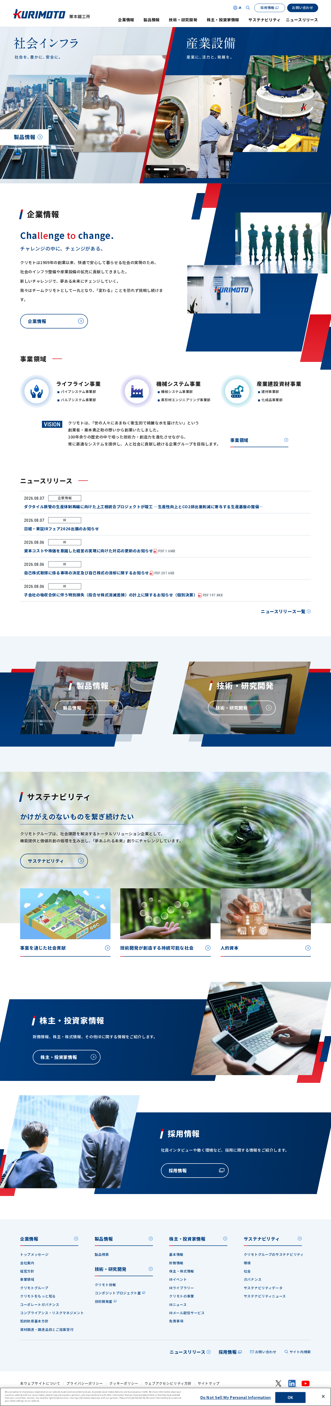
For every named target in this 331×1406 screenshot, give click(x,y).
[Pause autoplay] (182, 169)
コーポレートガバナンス (39, 1304)
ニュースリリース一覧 (283, 611)
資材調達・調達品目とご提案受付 (47, 1329)
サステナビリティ (264, 20)
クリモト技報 (105, 1284)
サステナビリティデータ (263, 1287)
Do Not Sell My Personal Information (235, 1397)
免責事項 (176, 1321)
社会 (247, 1271)
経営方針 (27, 1271)
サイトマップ (209, 1383)
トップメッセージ (34, 1254)
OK (290, 1397)
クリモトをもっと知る (38, 1296)
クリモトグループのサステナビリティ (274, 1254)
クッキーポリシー (124, 1383)
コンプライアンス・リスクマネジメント (52, 1312)
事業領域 (239, 440)
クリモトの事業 (181, 1296)
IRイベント (178, 1279)
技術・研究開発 (183, 20)
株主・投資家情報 (223, 20)
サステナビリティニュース (265, 1296)
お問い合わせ (265, 1351)
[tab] (149, 169)
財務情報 (176, 1262)
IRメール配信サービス (187, 1312)
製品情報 (151, 20)
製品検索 (102, 1254)
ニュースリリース (302, 20)
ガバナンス (253, 1279)
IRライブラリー (181, 1287)
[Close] (323, 1396)
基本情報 (176, 1254)
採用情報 (228, 1352)
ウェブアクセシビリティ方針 (168, 1383)
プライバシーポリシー (84, 1383)
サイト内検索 (300, 1351)
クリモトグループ (34, 1287)
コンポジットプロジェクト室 (118, 1292)
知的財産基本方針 (34, 1321)
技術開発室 (104, 1301)
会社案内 (27, 1262)
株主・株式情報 (181, 1271)
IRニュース (178, 1304)
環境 (247, 1262)
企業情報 (126, 20)
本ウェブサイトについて (40, 1383)
